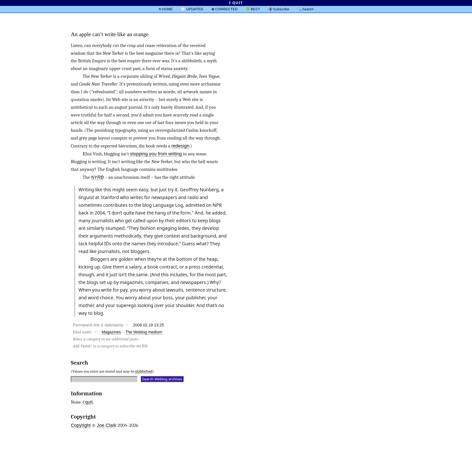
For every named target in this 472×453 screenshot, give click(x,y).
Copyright (81, 425)
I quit (88, 402)
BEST (255, 9)
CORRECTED (226, 9)
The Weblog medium (143, 332)
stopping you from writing (156, 153)
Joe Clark (107, 425)
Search (308, 9)
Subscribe (281, 9)
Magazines (111, 332)
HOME (167, 9)
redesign (180, 145)
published (143, 371)
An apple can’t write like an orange (109, 34)
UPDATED (194, 9)
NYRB (97, 177)
